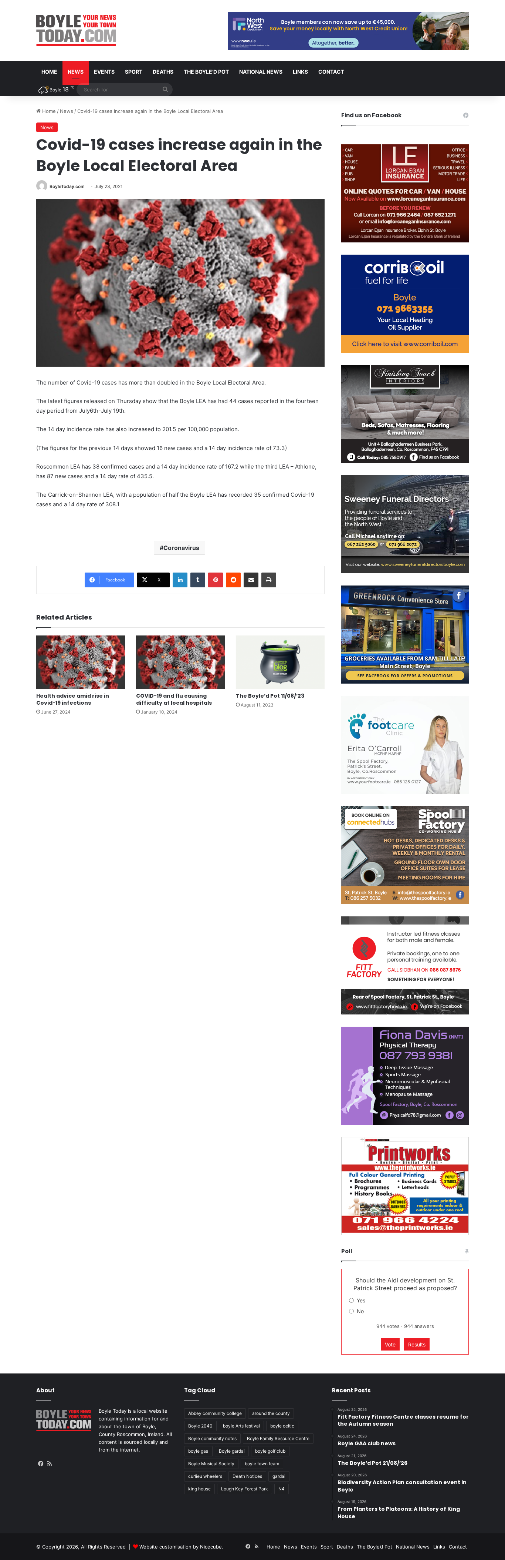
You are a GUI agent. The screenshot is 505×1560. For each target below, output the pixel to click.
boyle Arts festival (241, 1426)
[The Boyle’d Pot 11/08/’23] (280, 662)
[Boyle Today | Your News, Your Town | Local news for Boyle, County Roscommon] (76, 30)
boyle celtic (282, 1426)
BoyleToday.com (67, 186)
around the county (271, 1413)
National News (260, 71)
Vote (390, 1344)
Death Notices (247, 1476)
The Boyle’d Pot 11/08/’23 (270, 696)
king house (199, 1489)
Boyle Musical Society (211, 1463)
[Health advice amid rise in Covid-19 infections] (80, 662)
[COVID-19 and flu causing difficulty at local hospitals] (180, 662)
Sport (133, 71)
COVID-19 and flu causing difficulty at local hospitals (174, 699)
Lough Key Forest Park (244, 1489)
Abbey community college (215, 1413)
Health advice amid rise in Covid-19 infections (72, 699)
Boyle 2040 (200, 1426)
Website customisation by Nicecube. (181, 1547)
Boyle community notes (212, 1438)
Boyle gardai (232, 1451)
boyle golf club (270, 1451)
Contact (331, 71)
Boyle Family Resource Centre (278, 1438)
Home (49, 71)
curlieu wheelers (205, 1476)
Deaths (163, 71)
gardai (278, 1476)
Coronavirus (181, 547)
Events (104, 71)
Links (300, 71)
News (76, 71)
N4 (281, 1489)
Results (417, 1344)
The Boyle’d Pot (206, 71)
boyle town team (262, 1463)
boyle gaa (198, 1451)
